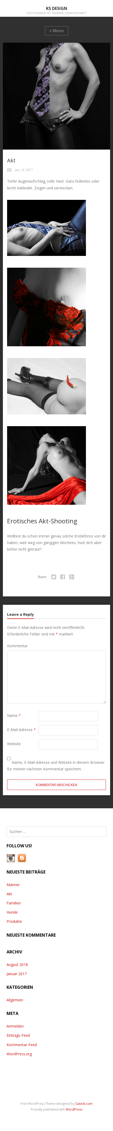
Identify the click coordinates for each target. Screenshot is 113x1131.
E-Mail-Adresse (21, 729)
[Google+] (71, 577)
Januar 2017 (17, 973)
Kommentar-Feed (22, 1044)
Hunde (12, 912)
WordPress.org (19, 1053)
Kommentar (17, 645)
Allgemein (15, 999)
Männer (13, 884)
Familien (14, 903)
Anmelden (15, 1026)
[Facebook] (62, 577)
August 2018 (17, 964)
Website (14, 743)
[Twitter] (53, 577)
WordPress (74, 1109)
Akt (9, 893)
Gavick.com (84, 1103)
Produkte (14, 921)
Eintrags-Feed (18, 1035)
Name (14, 715)
